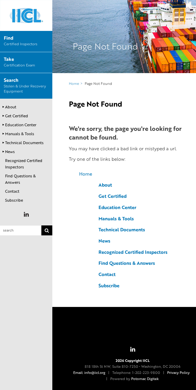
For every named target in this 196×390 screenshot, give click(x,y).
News (104, 240)
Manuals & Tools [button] (19, 133)
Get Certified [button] (16, 116)
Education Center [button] (20, 125)
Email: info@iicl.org (89, 372)
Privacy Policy (178, 372)
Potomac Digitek (145, 378)
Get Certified (113, 196)
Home (85, 173)
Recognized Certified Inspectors (23, 164)
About (105, 184)
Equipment (25, 86)
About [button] (10, 107)
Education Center (117, 207)
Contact (12, 191)
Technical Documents (122, 229)
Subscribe (14, 200)
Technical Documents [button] (24, 142)
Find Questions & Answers (20, 179)
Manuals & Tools (116, 218)
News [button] (10, 151)
